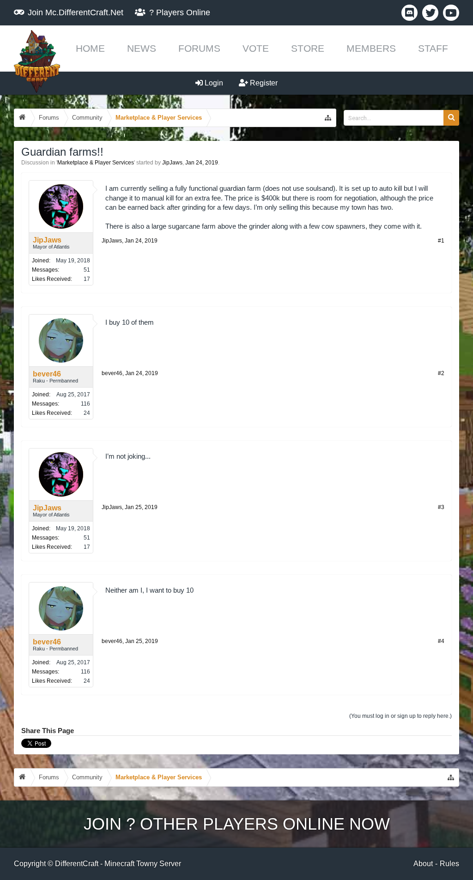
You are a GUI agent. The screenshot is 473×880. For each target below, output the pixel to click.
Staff (433, 48)
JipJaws (172, 162)
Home (90, 48)
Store (307, 48)
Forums (199, 48)
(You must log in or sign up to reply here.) (400, 716)
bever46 (47, 374)
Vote (256, 48)
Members (371, 48)
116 (85, 404)
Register (263, 83)
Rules (449, 864)
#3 (441, 507)
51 (87, 270)
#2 (441, 373)
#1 (441, 240)
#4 (441, 641)
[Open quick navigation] (328, 118)
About (423, 864)
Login (213, 83)
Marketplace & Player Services (95, 162)
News (141, 48)
